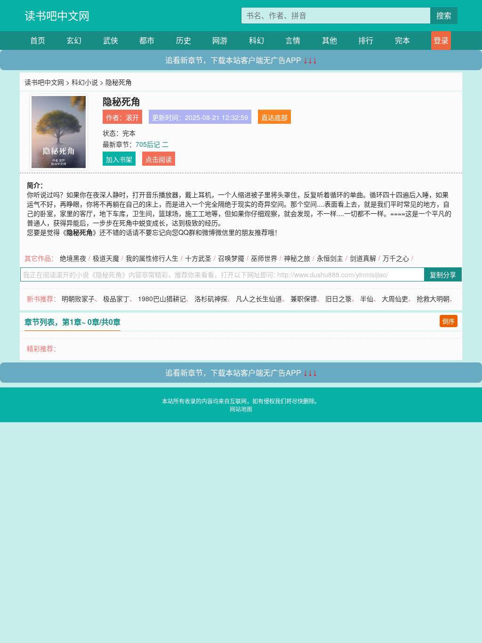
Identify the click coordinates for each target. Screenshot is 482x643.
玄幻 (73, 40)
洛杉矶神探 (210, 298)
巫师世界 (264, 258)
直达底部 (274, 117)
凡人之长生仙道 (259, 298)
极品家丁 (116, 298)
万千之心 (396, 258)
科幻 (256, 40)
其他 (329, 40)
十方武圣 (198, 258)
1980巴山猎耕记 (162, 298)
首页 (37, 40)
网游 (219, 40)
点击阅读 (158, 159)
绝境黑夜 (73, 258)
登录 (441, 40)
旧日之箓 (338, 298)
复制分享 (443, 274)
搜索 (443, 15)
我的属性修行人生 (152, 258)
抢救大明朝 (433, 298)
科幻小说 (85, 82)
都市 (146, 40)
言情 (292, 40)
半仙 (366, 298)
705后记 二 (152, 144)
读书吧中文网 (56, 15)
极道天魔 (106, 258)
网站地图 (241, 409)
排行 (365, 40)
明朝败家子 (78, 298)
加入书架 (119, 159)
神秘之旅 (297, 258)
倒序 (448, 320)
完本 (402, 40)
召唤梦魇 (231, 258)
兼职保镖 (303, 298)
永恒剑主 (330, 258)
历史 (183, 40)
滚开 (132, 117)
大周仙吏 (395, 298)
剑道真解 (363, 258)
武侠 (110, 40)
